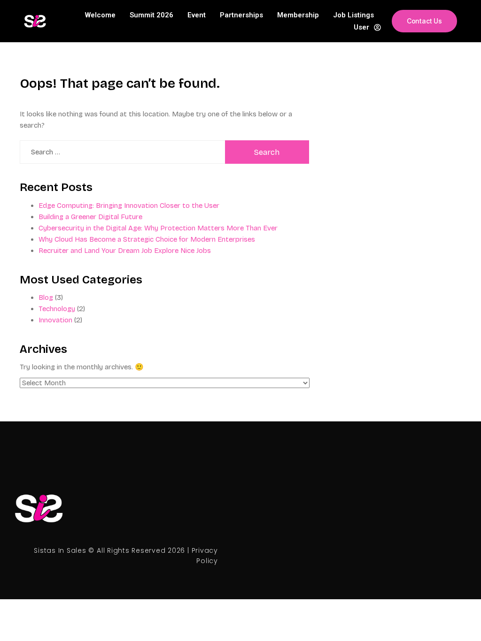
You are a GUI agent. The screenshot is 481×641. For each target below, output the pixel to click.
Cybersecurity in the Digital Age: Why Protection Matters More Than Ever (158, 228)
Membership (298, 15)
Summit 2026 (151, 15)
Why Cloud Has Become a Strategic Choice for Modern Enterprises (147, 239)
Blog (46, 297)
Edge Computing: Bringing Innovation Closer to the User (129, 205)
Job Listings (353, 15)
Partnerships (241, 15)
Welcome (100, 15)
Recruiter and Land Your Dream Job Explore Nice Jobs (125, 250)
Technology (57, 309)
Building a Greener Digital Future (90, 217)
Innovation (55, 320)
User (361, 27)
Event (196, 15)
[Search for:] (122, 152)
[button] (424, 21)
